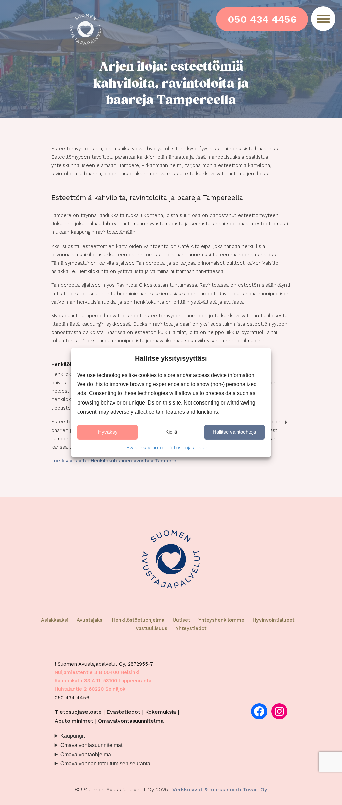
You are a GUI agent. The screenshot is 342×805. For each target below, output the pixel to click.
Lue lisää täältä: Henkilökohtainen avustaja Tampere (113, 461)
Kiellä (171, 432)
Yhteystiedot (191, 628)
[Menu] (323, 18)
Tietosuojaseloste (78, 712)
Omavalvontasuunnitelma (131, 721)
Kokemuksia (160, 712)
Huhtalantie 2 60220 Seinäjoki (91, 689)
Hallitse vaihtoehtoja (234, 432)
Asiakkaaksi (54, 620)
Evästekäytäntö (144, 447)
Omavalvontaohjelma (85, 754)
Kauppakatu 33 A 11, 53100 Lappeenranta (103, 681)
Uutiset (181, 620)
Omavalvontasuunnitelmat (91, 745)
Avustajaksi (90, 620)
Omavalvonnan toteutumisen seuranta (105, 763)
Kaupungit (72, 736)
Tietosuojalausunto (190, 447)
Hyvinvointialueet (273, 620)
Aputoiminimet (74, 721)
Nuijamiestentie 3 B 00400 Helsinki (97, 672)
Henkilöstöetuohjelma (138, 620)
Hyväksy (108, 432)
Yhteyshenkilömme (221, 620)
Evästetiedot (123, 712)
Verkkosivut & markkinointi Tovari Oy (219, 789)
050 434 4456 (262, 19)
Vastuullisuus (151, 628)
